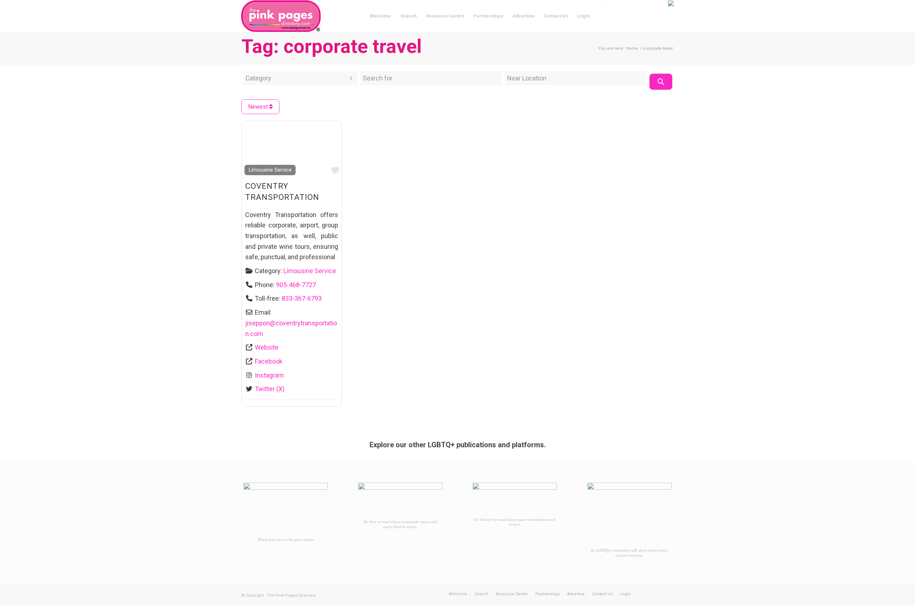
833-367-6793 (302, 298)
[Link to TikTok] (636, 15)
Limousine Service (270, 170)
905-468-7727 (296, 285)
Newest (258, 106)
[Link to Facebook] (614, 15)
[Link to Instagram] (625, 15)
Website (266, 347)
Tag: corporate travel (331, 46)
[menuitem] (380, 16)
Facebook (268, 361)
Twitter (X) (270, 389)
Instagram (269, 375)
